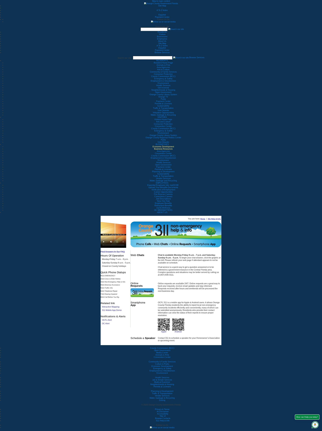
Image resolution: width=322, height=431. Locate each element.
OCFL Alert (107, 320)
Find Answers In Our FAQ (113, 252)
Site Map (162, 6)
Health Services (162, 377)
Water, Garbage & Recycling (162, 398)
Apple (163, 332)
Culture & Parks (162, 364)
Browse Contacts (162, 418)
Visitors (162, 34)
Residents (162, 32)
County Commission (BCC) (162, 348)
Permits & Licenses (162, 387)
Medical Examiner (162, 382)
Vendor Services (162, 396)
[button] (176, 29)
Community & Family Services (163, 72)
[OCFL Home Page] (161, 3)
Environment (162, 373)
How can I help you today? (307, 417)
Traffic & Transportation (162, 393)
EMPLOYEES (162, 183)
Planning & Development (162, 391)
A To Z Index (162, 10)
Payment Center (162, 17)
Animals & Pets (162, 355)
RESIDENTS (162, 60)
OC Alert (105, 323)
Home (202, 219)
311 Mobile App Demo (112, 310)
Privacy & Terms (162, 409)
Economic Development (162, 366)
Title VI (163, 416)
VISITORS (162, 117)
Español (162, 15)
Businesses (162, 37)
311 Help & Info (214, 219)
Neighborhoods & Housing (162, 384)
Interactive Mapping (110, 307)
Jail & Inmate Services (162, 380)
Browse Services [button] (196, 58)
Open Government (162, 350)
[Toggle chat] (314, 424)
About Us (162, 41)
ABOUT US (162, 212)
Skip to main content (161, 1)
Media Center (162, 353)
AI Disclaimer (163, 411)
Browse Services (162, 52)
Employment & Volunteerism (162, 371)
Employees (162, 39)
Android (178, 332)
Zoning (162, 400)
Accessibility (162, 414)
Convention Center (162, 357)
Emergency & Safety (162, 368)
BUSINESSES (162, 144)
